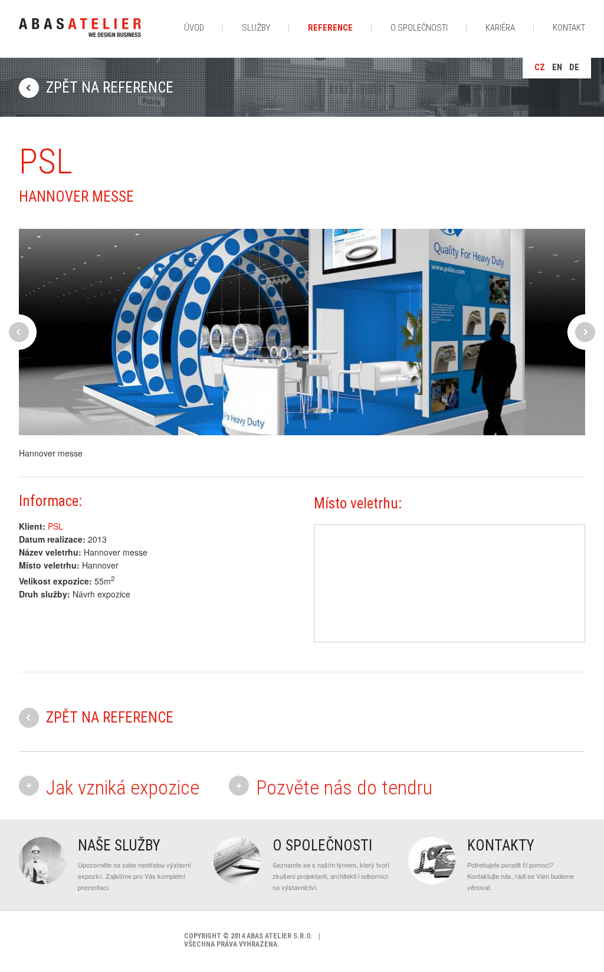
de (574, 67)
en (557, 67)
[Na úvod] (80, 34)
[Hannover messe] (302, 332)
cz (539, 67)
